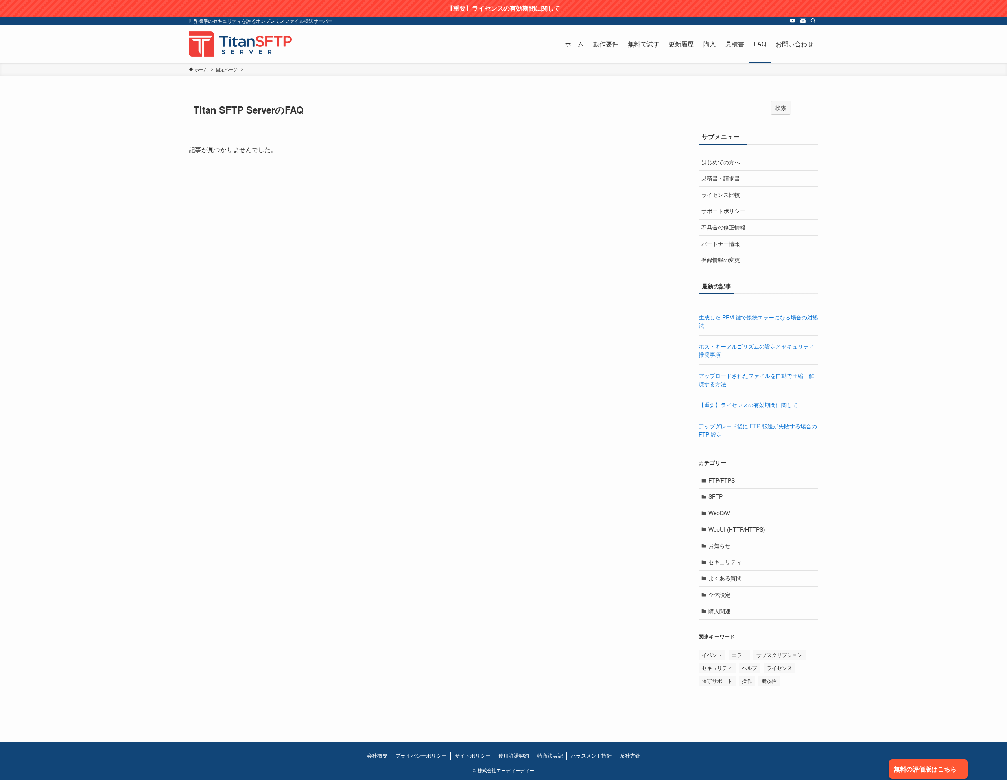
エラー (739, 655)
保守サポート (717, 681)
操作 (747, 681)
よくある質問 (724, 578)
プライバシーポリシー (420, 755)
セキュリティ (724, 562)
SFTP (715, 496)
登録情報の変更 (720, 260)
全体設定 (719, 594)
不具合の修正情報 (723, 227)
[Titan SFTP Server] (240, 44)
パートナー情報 (720, 244)
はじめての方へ (720, 162)
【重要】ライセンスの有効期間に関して (748, 405)
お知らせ (719, 545)
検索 (780, 108)
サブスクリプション (779, 655)
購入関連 (719, 611)
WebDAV (719, 513)
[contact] (803, 21)
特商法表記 (550, 755)
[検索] (813, 21)
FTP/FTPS (721, 480)
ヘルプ (749, 668)
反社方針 (630, 755)
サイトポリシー (473, 755)
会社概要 (377, 755)
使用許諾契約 (513, 755)
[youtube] (793, 21)
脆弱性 (769, 681)
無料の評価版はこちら (925, 768)
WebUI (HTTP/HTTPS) (736, 529)
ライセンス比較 (720, 194)
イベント (712, 655)
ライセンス (779, 668)
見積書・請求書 (720, 178)
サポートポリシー (723, 211)
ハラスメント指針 (591, 755)
